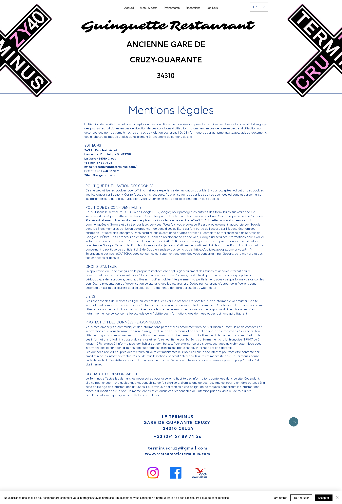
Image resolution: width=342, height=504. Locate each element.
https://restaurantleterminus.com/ (110, 167)
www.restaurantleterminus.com (177, 453)
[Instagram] (153, 472)
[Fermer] (337, 497)
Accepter (323, 498)
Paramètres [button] (280, 498)
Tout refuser (301, 498)
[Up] (293, 422)
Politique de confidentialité (212, 498)
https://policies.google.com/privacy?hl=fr (223, 249)
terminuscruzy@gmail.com (177, 448)
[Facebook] (175, 473)
